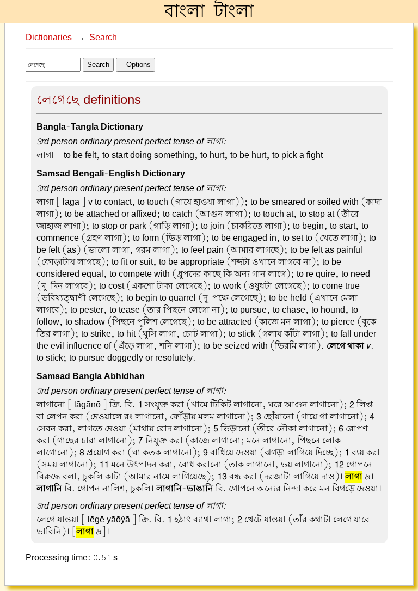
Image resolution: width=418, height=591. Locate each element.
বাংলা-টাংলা (209, 11)
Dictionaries (49, 38)
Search (103, 38)
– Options (135, 64)
